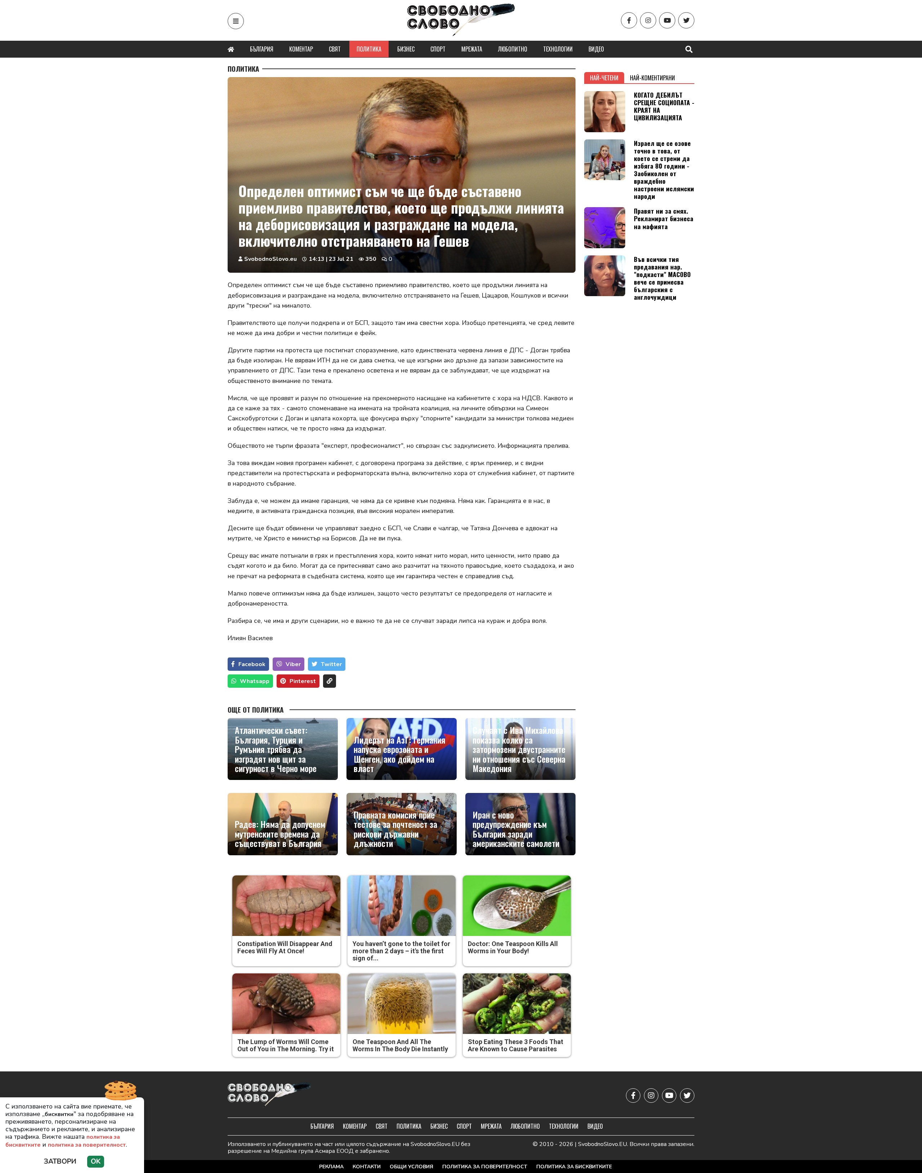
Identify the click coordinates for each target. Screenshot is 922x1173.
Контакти (367, 1166)
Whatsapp (254, 681)
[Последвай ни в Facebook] (629, 20)
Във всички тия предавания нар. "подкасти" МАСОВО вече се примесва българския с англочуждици (662, 278)
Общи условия (411, 1166)
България (261, 49)
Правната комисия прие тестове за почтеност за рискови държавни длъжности (395, 829)
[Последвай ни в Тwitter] (686, 20)
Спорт (438, 49)
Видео (596, 49)
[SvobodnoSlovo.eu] (270, 1095)
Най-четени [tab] (604, 77)
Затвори (60, 1161)
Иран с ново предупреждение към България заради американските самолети (516, 829)
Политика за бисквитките (574, 1166)
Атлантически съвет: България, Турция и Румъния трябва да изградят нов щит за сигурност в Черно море (276, 749)
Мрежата (471, 49)
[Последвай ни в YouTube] (667, 20)
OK (95, 1161)
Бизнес (406, 49)
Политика (369, 49)
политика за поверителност (87, 1145)
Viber (293, 664)
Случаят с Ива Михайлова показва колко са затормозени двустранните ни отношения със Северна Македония (519, 749)
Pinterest (303, 681)
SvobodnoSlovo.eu (270, 259)
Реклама (331, 1166)
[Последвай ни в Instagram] (648, 20)
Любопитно (512, 49)
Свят (335, 49)
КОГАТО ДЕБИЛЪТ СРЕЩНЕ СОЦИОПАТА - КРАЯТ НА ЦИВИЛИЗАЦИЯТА (664, 106)
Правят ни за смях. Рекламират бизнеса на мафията (663, 218)
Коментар (301, 49)
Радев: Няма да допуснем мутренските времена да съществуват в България (280, 833)
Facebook (251, 664)
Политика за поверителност (484, 1166)
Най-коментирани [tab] (652, 77)
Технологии (558, 49)
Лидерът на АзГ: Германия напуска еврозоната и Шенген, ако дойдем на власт (400, 754)
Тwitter (331, 664)
